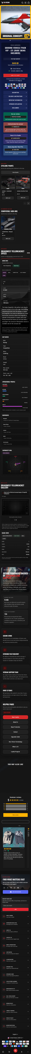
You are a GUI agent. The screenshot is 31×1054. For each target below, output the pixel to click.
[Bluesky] (11, 887)
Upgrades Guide (15, 737)
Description (15, 92)
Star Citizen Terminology (15, 742)
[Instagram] (4, 887)
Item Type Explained (15, 58)
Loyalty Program (15, 751)
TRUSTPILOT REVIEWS (16, 116)
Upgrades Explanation (15, 104)
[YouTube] (18, 887)
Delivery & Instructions (15, 96)
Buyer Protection (15, 727)
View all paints (15, 172)
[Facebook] (7, 887)
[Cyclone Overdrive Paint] (23, 182)
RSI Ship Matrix (10, 256)
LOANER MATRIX (16, 138)
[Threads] (14, 887)
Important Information (15, 100)
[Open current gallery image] (15, 507)
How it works (15, 717)
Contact (15, 732)
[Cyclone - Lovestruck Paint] (8, 182)
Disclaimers (15, 108)
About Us (15, 722)
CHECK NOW (16, 149)
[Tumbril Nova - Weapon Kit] (8, 223)
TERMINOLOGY (16, 126)
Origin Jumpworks (15, 45)
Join (16, 909)
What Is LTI (15, 746)
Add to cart (8, 198)
